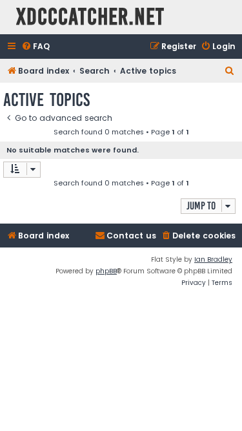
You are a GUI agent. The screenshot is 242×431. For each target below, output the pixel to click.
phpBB (106, 271)
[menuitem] (35, 47)
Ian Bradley (213, 259)
